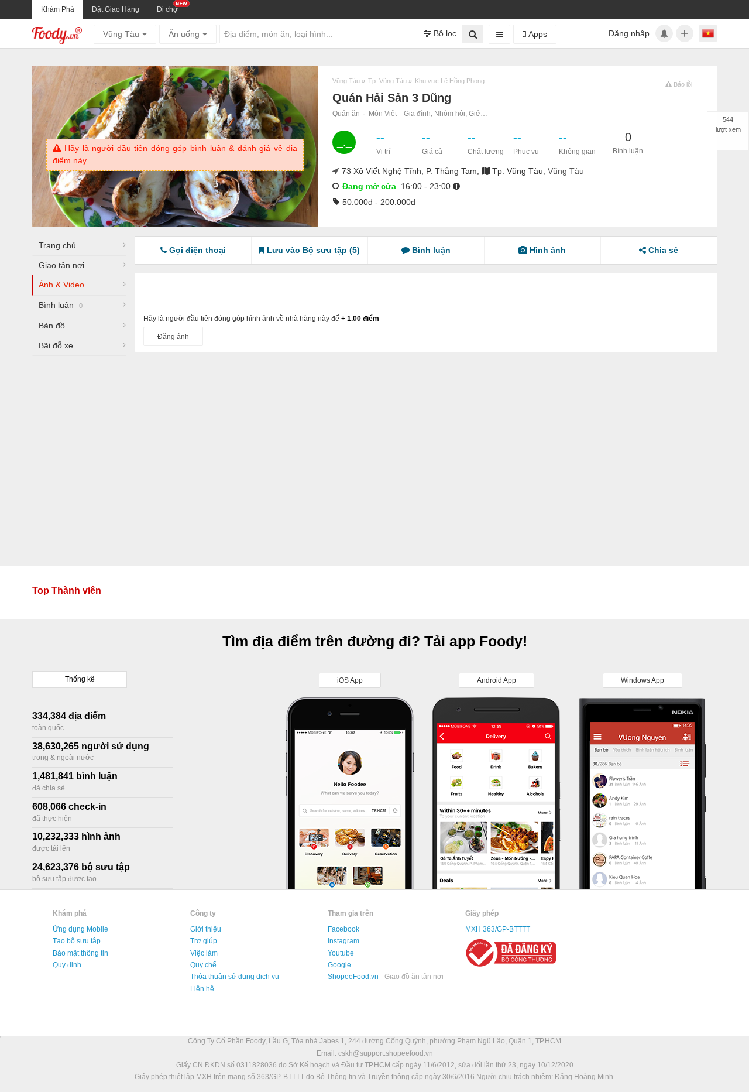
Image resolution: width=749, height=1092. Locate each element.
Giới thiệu (205, 929)
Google (339, 965)
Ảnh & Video (61, 284)
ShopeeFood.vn (354, 977)
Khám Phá (57, 9)
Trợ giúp (203, 941)
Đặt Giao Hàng (115, 9)
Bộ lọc (443, 33)
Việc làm (204, 953)
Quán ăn (346, 113)
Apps (536, 34)
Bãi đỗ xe (56, 345)
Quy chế (203, 965)
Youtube (341, 953)
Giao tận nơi (61, 265)
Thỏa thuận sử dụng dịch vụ (234, 977)
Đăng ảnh (173, 337)
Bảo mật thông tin (80, 953)
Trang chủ (57, 245)
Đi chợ (167, 9)
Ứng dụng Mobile (80, 929)
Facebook (343, 929)
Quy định (67, 965)
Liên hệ (202, 989)
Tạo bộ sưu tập (77, 941)
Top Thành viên (66, 590)
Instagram (343, 941)
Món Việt (383, 113)
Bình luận (61, 305)
